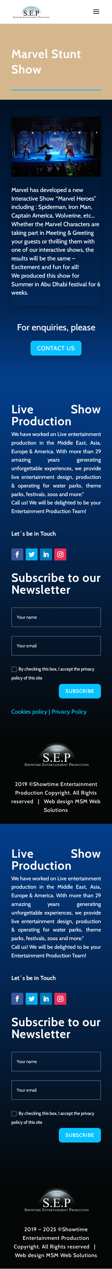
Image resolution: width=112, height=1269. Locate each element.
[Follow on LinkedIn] (46, 554)
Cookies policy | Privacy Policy (49, 711)
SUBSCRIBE (79, 691)
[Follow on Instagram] (60, 554)
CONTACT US (56, 348)
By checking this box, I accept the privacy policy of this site (52, 673)
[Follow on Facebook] (17, 554)
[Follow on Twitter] (32, 554)
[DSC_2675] (56, 175)
